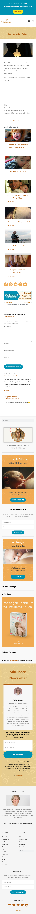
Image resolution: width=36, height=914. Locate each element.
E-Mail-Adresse (9, 351)
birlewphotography (11, 120)
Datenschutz (19, 775)
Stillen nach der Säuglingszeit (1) (18, 222)
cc (23, 120)
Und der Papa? (18, 246)
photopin (20, 120)
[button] (28, 21)
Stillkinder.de (14, 660)
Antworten (6, 390)
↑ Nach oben (18, 910)
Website (6, 358)
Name (6, 343)
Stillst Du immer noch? (18, 171)
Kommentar (8, 326)
